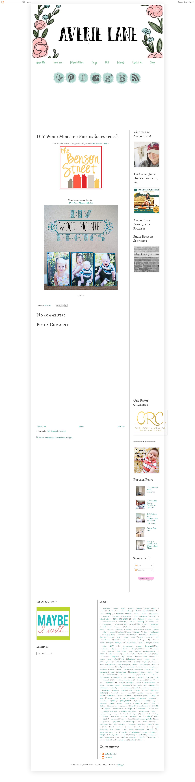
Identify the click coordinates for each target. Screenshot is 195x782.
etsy (117, 654)
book (105, 627)
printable (155, 705)
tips (111, 727)
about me (107, 608)
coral (134, 637)
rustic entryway (133, 714)
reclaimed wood (154, 709)
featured (106, 656)
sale (149, 714)
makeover (110, 682)
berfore (150, 619)
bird (157, 619)
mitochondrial (104, 688)
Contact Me (137, 63)
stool (146, 721)
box (111, 627)
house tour (122, 672)
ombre (138, 690)
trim (125, 729)
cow (157, 637)
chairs (146, 632)
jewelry (150, 672)
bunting (102, 629)
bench (142, 619)
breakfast (138, 627)
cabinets (156, 629)
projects (108, 708)
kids (134, 675)
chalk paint (155, 632)
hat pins (152, 667)
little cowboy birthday (126, 680)
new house (146, 688)
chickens (152, 635)
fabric (142, 654)
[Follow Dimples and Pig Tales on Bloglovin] (146, 580)
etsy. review (126, 654)
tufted (132, 729)
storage (153, 722)
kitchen (116, 677)
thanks (150, 724)
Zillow (140, 740)
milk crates (126, 685)
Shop (152, 63)
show (157, 716)
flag (123, 656)
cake (105, 632)
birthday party (107, 624)
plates (154, 703)
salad (143, 714)
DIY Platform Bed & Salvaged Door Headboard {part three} (152, 518)
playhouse (124, 706)
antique (123, 608)
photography (125, 700)
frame (110, 659)
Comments (140, 570)
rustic (123, 714)
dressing (156, 649)
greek (134, 664)
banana (144, 614)
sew (140, 716)
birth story (122, 621)
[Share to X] (63, 305)
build (154, 627)
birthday (141, 621)
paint (128, 695)
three (157, 724)
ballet (137, 614)
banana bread (154, 614)
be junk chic (127, 616)
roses (153, 711)
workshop (152, 737)
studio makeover (105, 724)
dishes (105, 646)
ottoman (150, 693)
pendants (133, 698)
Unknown (108, 757)
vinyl (124, 735)
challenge (133, 634)
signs (123, 719)
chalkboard (122, 634)
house (113, 672)
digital (140, 643)
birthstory (118, 624)
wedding (132, 735)
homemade (103, 672)
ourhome (111, 695)
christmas (103, 637)
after (115, 608)
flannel (130, 656)
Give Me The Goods (123, 662)
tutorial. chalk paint (106, 732)
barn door (106, 616)
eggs (132, 651)
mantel (121, 683)
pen (124, 698)
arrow (139, 608)
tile (105, 727)
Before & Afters (77, 63)
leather (140, 677)
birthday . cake (154, 622)
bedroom (144, 616)
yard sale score (122, 740)
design (118, 642)
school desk (116, 716)
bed (136, 616)
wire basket (133, 737)
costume (149, 637)
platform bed (113, 706)
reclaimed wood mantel (129, 711)
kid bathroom (111, 675)
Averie (111, 611)
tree (112, 729)
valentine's (135, 732)
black (126, 624)
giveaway (137, 662)
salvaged (106, 716)
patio (109, 698)
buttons (147, 629)
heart (120, 669)
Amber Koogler (110, 754)
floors (138, 656)
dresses (148, 649)
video (153, 732)
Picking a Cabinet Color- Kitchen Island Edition (152, 544)
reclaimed (141, 708)
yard (101, 740)
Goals (154, 662)
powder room (143, 706)
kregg (132, 677)
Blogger (121, 764)
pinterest (120, 703)
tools (150, 727)
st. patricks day (129, 721)
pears (117, 698)
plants (146, 703)
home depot (138, 669)
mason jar (130, 682)
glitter (146, 662)
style (115, 724)
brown (146, 627)
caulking (121, 632)
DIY (107, 63)
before (153, 616)
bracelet (129, 627)
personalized (104, 701)
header (112, 669)
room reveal (144, 711)
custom (102, 642)
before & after (105, 619)
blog (132, 624)
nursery (115, 690)
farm (157, 654)
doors (140, 649)
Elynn (102, 653)
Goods (102, 664)
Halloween (110, 667)
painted (137, 696)
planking (129, 703)
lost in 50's (152, 680)
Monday (115, 688)
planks (137, 703)
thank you (141, 724)
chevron (143, 634)
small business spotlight (143, 719)
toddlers (120, 727)
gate (154, 659)
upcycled (125, 732)
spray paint (117, 721)
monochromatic (126, 688)
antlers (131, 608)
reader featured (119, 709)
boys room (119, 627)
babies (102, 614)
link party (106, 680)
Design (94, 63)
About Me (40, 63)
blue (139, 624)
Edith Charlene (122, 651)
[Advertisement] (97, 107)
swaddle (131, 724)
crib (115, 640)
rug (110, 714)
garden (147, 659)
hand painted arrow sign (126, 667)
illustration (133, 672)
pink (111, 703)
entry (110, 654)
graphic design (124, 664)
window (109, 737)
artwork (102, 611)
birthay (132, 622)
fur (140, 659)
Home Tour (57, 63)
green (153, 664)
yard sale (109, 739)
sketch (130, 719)
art (154, 608)
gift (101, 662)
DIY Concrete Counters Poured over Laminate (152, 504)
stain (139, 722)
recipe (130, 708)
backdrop (120, 613)
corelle (141, 637)
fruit (123, 659)
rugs (116, 714)
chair (137, 632)
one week (115, 693)
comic (119, 637)
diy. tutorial (149, 646)
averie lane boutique (125, 611)
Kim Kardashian (105, 677)
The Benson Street (99, 143)
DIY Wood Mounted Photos (81, 202)
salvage (156, 714)
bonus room (155, 624)
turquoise (140, 729)
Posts (138, 565)
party (154, 695)
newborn (106, 690)
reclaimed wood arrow (110, 711)
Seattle (125, 716)
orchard (130, 693)
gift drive (109, 662)
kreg (125, 677)
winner (117, 737)
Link (157, 677)
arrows (147, 608)
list (114, 680)
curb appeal (142, 640)
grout (101, 667)
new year (156, 688)
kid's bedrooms (125, 675)
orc (123, 693)
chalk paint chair (108, 635)
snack (157, 719)
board (146, 624)
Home (81, 426)
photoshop (138, 701)
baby (109, 613)
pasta (102, 698)
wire (124, 737)
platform (103, 706)
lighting (149, 677)
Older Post (121, 426)
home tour (150, 669)
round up (103, 714)
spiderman (106, 722)
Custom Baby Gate (152, 529)
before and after (120, 618)
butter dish (138, 629)
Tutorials (120, 63)
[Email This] (57, 305)
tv (117, 732)
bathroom (116, 616)
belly (135, 619)
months (136, 688)
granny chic (111, 664)
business (129, 629)
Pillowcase (103, 703)
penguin (142, 698)
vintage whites (115, 735)
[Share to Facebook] (66, 305)
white (102, 737)
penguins (152, 698)
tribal (119, 729)
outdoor (120, 696)
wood (142, 737)
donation (126, 649)
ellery (139, 651)
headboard (103, 669)
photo (113, 700)
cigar (111, 637)
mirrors (153, 685)
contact (126, 637)
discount (156, 643)
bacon (129, 613)
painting (146, 696)
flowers (102, 659)
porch (133, 706)
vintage (103, 734)
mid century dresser (113, 685)
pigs (154, 701)
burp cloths (119, 629)
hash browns (142, 667)
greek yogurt (144, 664)
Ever (135, 654)
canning (112, 632)
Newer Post (41, 426)
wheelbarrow (152, 735)
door (133, 649)
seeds (133, 716)
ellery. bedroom (150, 651)
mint (145, 685)
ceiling (129, 632)
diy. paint (139, 646)
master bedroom (150, 682)
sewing (148, 716)
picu (147, 701)
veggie (145, 732)
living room (141, 680)
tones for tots (140, 727)
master (139, 683)
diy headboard (127, 646)
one (146, 690)
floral (146, 656)
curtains (153, 640)
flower (153, 656)
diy (112, 645)
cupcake (132, 640)
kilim (154, 675)
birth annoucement (109, 622)
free (116, 659)
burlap (110, 629)
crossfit (123, 640)
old (131, 690)
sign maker (114, 719)
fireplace (115, 656)
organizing (140, 693)
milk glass (136, 685)
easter (111, 651)
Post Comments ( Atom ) (56, 431)
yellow (132, 740)
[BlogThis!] (60, 305)
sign (104, 718)
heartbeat (128, 669)
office (124, 690)
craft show (107, 640)
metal (101, 685)
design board (131, 643)
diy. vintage (116, 649)
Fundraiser (132, 659)
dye (104, 651)
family (150, 654)
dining (148, 643)
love (101, 683)
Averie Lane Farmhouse (145, 610)
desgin (110, 643)
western (141, 735)
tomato (129, 727)
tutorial (150, 729)
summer (123, 724)
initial (142, 672)
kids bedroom (144, 675)
